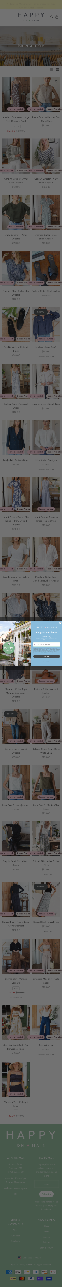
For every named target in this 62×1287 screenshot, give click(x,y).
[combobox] (36, 644)
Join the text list (46, 656)
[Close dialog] (60, 623)
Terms (49, 652)
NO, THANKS (46, 661)
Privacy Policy (44, 652)
